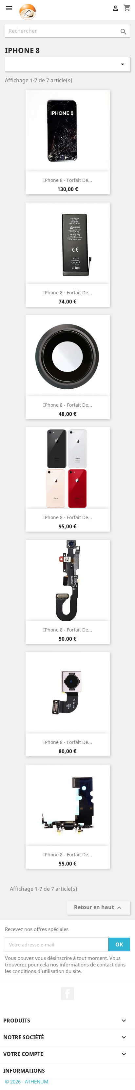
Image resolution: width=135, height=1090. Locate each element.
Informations (24, 1070)
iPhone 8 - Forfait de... (67, 180)
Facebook (67, 993)
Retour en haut (98, 908)
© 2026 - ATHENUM (26, 1081)
